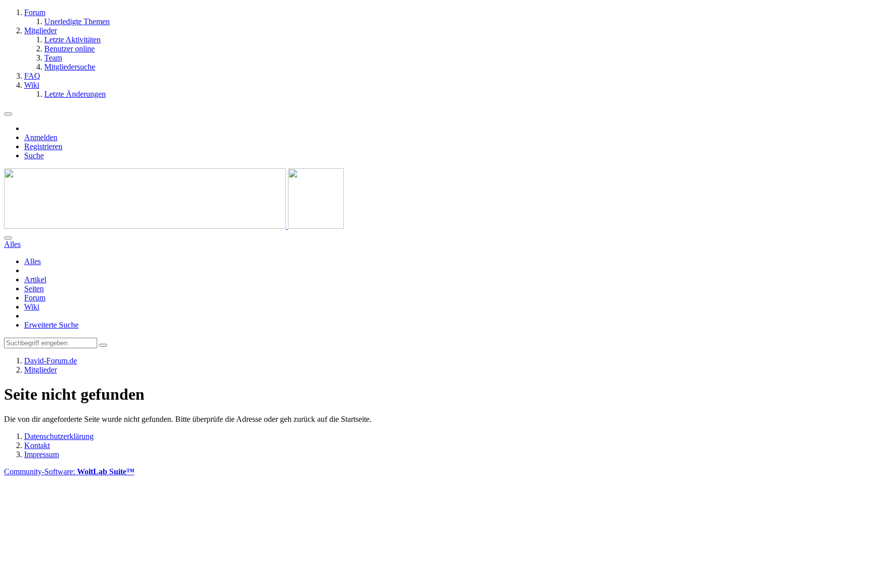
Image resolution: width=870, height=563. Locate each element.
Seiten (34, 288)
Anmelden (40, 137)
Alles (32, 261)
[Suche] (8, 237)
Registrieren (43, 146)
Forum (34, 297)
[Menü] (8, 113)
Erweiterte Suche (51, 325)
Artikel (35, 279)
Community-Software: (69, 471)
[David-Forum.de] (174, 226)
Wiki (31, 306)
